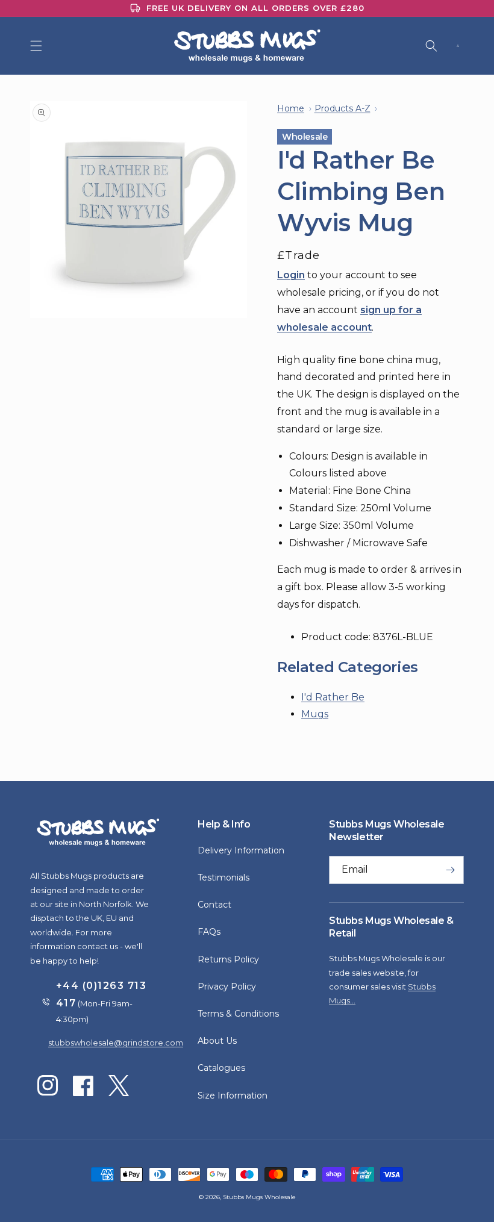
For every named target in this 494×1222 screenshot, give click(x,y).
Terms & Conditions (238, 1013)
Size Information (232, 1095)
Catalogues (221, 1067)
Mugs (314, 714)
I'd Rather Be (332, 697)
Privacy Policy (227, 986)
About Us (217, 1040)
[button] (36, 46)
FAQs (209, 931)
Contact (214, 904)
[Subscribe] (450, 870)
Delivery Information (241, 850)
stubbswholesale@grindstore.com (115, 1042)
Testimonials (223, 877)
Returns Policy (228, 959)
